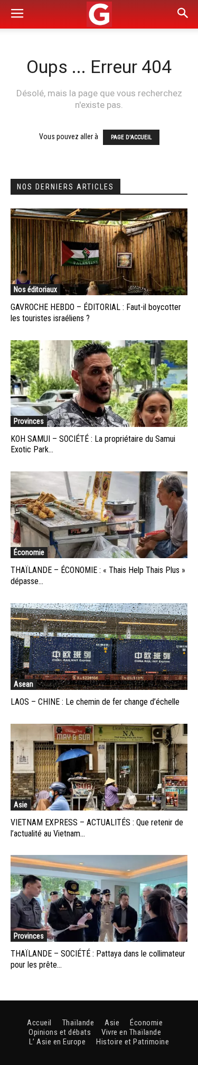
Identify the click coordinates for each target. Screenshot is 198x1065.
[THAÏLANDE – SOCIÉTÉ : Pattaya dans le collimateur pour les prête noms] (99, 898)
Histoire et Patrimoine (132, 1041)
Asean (23, 684)
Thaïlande (78, 1022)
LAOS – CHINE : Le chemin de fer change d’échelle (95, 702)
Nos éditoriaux (35, 289)
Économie (29, 552)
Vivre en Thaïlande (131, 1032)
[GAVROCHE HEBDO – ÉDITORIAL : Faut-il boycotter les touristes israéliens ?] (99, 251)
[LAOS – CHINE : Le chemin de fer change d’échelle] (99, 646)
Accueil (39, 1022)
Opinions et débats (60, 1032)
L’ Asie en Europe (57, 1041)
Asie (20, 804)
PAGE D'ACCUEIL (131, 137)
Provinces (29, 421)
